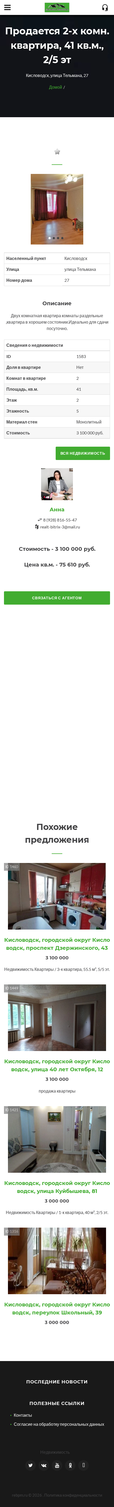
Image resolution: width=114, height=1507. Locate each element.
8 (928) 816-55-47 (60, 519)
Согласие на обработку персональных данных (59, 1424)
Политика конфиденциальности (73, 1495)
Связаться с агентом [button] (57, 598)
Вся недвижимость (82, 453)
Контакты (23, 1415)
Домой (55, 86)
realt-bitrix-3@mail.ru (60, 526)
